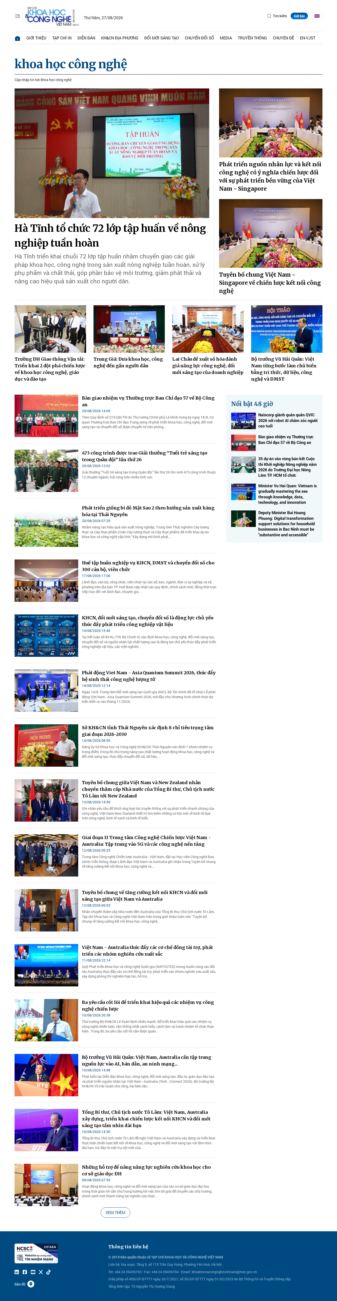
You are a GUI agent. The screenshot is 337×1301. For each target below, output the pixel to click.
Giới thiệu (36, 37)
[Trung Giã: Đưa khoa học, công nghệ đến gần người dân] (129, 329)
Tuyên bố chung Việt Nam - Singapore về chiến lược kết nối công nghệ (270, 282)
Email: (186, 1271)
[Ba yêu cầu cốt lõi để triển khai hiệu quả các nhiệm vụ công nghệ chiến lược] (46, 1020)
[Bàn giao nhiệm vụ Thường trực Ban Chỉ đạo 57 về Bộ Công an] (46, 416)
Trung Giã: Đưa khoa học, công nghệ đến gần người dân (128, 362)
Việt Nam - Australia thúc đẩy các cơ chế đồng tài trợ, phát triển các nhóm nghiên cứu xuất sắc (147, 951)
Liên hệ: (114, 1264)
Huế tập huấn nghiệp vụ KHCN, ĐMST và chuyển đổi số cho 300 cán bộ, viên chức (148, 566)
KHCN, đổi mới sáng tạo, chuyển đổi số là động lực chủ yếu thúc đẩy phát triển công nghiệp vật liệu (147, 621)
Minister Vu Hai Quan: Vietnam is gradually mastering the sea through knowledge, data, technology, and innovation (287, 494)
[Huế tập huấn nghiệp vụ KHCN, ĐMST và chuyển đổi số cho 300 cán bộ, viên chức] (46, 580)
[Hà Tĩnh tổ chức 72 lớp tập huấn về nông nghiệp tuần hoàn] (112, 153)
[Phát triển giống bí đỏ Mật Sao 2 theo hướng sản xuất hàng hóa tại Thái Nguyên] (46, 526)
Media (226, 37)
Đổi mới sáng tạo (161, 37)
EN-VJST (307, 37)
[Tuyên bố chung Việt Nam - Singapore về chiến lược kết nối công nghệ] (270, 233)
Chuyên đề (283, 37)
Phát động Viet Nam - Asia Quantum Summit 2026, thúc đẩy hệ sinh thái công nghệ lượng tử (149, 676)
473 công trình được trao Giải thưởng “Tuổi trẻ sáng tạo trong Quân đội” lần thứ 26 (144, 456)
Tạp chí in (62, 37)
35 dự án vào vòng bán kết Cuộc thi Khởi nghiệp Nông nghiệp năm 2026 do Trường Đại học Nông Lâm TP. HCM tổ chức (287, 467)
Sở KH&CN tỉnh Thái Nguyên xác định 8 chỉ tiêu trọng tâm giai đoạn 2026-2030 (148, 731)
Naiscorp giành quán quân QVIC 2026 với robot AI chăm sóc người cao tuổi (288, 420)
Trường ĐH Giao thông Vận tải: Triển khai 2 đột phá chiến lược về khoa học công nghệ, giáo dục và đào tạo (50, 369)
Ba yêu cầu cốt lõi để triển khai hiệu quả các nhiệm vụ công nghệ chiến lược (148, 1005)
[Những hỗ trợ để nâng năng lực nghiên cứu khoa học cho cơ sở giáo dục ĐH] (46, 1185)
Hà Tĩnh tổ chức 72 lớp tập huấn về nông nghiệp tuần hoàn (110, 235)
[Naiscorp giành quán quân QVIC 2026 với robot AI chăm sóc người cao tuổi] (243, 421)
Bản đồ (20, 1284)
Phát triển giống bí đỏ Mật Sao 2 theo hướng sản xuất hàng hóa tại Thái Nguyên (148, 511)
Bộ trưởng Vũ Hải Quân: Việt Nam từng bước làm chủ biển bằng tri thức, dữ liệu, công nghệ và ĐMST (284, 369)
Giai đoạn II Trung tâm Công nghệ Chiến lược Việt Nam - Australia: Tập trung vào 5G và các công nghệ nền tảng (146, 841)
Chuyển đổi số (199, 37)
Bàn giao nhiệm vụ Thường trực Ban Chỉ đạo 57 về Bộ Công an (148, 401)
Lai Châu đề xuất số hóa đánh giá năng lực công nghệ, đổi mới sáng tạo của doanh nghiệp (207, 365)
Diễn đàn (86, 37)
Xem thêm (115, 1212)
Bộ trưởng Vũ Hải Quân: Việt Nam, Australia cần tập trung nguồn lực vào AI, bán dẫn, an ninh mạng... (146, 1060)
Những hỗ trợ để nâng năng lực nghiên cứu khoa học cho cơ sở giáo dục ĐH (146, 1170)
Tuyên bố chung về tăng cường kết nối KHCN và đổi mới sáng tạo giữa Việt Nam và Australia (145, 896)
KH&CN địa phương (119, 37)
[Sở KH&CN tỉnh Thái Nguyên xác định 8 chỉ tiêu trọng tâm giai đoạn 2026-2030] (46, 745)
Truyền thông (252, 37)
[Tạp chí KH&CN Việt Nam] (52, 15)
